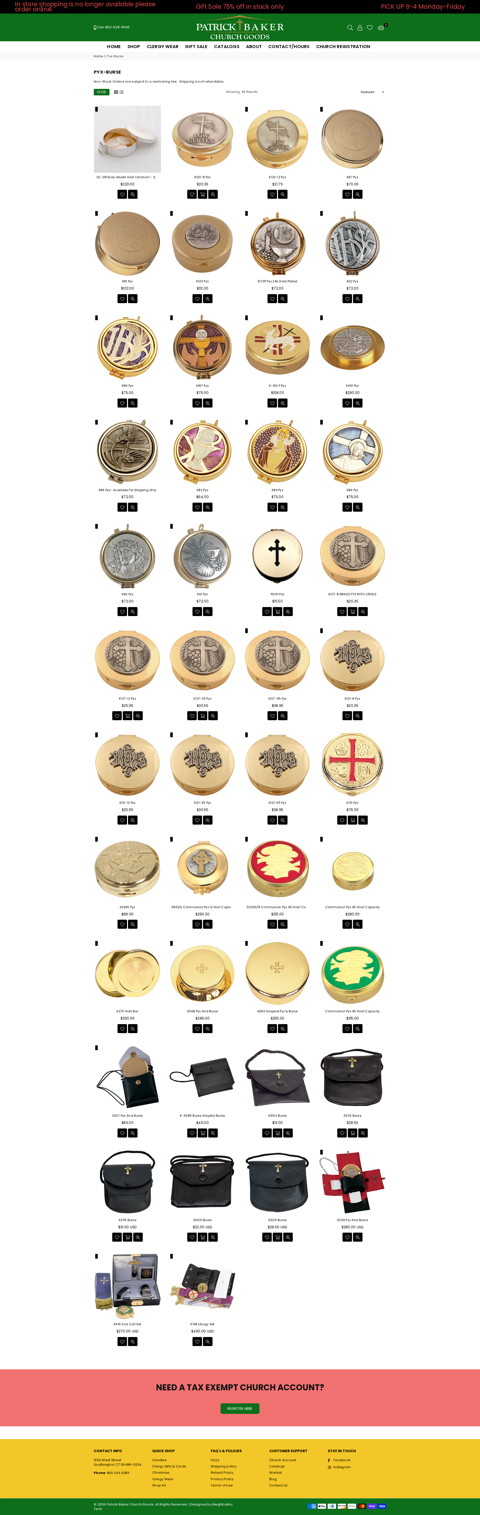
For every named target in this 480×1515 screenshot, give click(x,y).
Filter (101, 92)
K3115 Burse (127, 1220)
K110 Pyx (352, 803)
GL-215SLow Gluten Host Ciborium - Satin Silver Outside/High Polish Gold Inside (127, 177)
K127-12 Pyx (127, 699)
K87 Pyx (352, 177)
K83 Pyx (277, 490)
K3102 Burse (277, 1116)
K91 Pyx (202, 594)
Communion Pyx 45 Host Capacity (352, 907)
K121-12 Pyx (128, 803)
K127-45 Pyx (277, 699)
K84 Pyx (352, 490)
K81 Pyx (127, 281)
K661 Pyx (352, 386)
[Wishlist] (369, 27)
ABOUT (254, 46)
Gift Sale (196, 46)
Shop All (159, 1485)
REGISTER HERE (240, 1408)
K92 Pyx (352, 281)
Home (98, 56)
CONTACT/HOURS (289, 46)
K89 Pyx (128, 386)
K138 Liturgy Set (202, 1324)
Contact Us (278, 1485)
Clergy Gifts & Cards (169, 1466)
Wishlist (275, 1472)
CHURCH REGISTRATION (343, 46)
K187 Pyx (202, 386)
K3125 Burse (203, 1220)
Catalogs (277, 1466)
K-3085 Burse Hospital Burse (202, 1116)
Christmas (160, 1472)
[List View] (121, 92)
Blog (273, 1479)
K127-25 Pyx (203, 699)
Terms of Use (222, 1485)
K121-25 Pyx (202, 803)
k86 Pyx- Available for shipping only (127, 490)
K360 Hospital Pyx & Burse (278, 1011)
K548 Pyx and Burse (202, 1011)
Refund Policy (222, 1472)
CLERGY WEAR (163, 46)
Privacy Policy (222, 1479)
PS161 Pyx (277, 594)
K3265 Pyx (127, 907)
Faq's (215, 1460)
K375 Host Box (127, 1011)
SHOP (134, 46)
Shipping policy (223, 1466)
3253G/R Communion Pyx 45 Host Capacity (277, 907)
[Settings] (359, 27)
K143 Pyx (202, 281)
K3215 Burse (277, 1220)
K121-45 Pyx (277, 803)
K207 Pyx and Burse (127, 1116)
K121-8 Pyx (352, 699)
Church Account (282, 1460)
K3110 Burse (352, 1116)
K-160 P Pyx (277, 386)
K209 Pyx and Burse (352, 1220)
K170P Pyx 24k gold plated (278, 281)
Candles (159, 1460)
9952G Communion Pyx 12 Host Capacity (203, 907)
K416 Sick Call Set (127, 1324)
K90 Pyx (128, 594)
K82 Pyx (202, 490)
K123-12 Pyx (277, 177)
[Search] (350, 27)
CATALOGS (227, 46)
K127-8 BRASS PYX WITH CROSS (352, 594)
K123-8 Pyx (202, 177)
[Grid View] (116, 92)
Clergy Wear (163, 1479)
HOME (114, 46)
